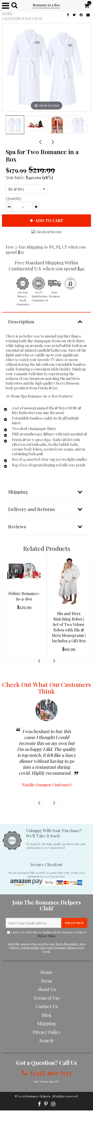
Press (46, 981)
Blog (46, 1015)
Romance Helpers (38, 1096)
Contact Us (46, 1006)
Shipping (18, 491)
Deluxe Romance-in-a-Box (24, 596)
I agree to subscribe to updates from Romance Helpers (48, 934)
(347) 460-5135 (50, 1072)
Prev (40, 142)
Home (7, 13)
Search (46, 1041)
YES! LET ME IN (74, 923)
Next (53, 142)
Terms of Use (46, 998)
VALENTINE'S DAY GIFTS (22, 18)
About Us (46, 989)
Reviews (17, 526)
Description (21, 321)
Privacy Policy (46, 936)
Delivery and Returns (31, 509)
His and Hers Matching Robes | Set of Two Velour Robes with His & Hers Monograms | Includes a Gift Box (69, 627)
